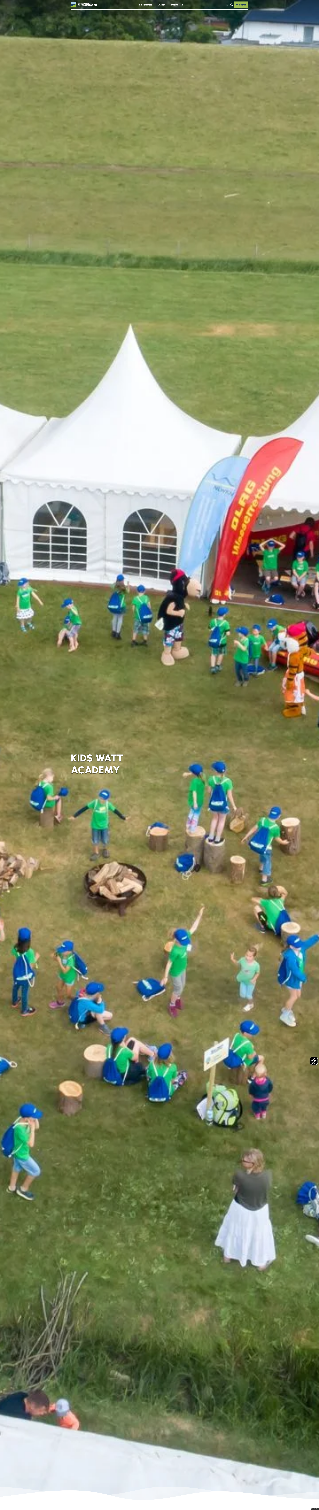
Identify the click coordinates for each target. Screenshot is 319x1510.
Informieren (177, 4)
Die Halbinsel (145, 4)
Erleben (161, 4)
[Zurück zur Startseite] (84, 4)
